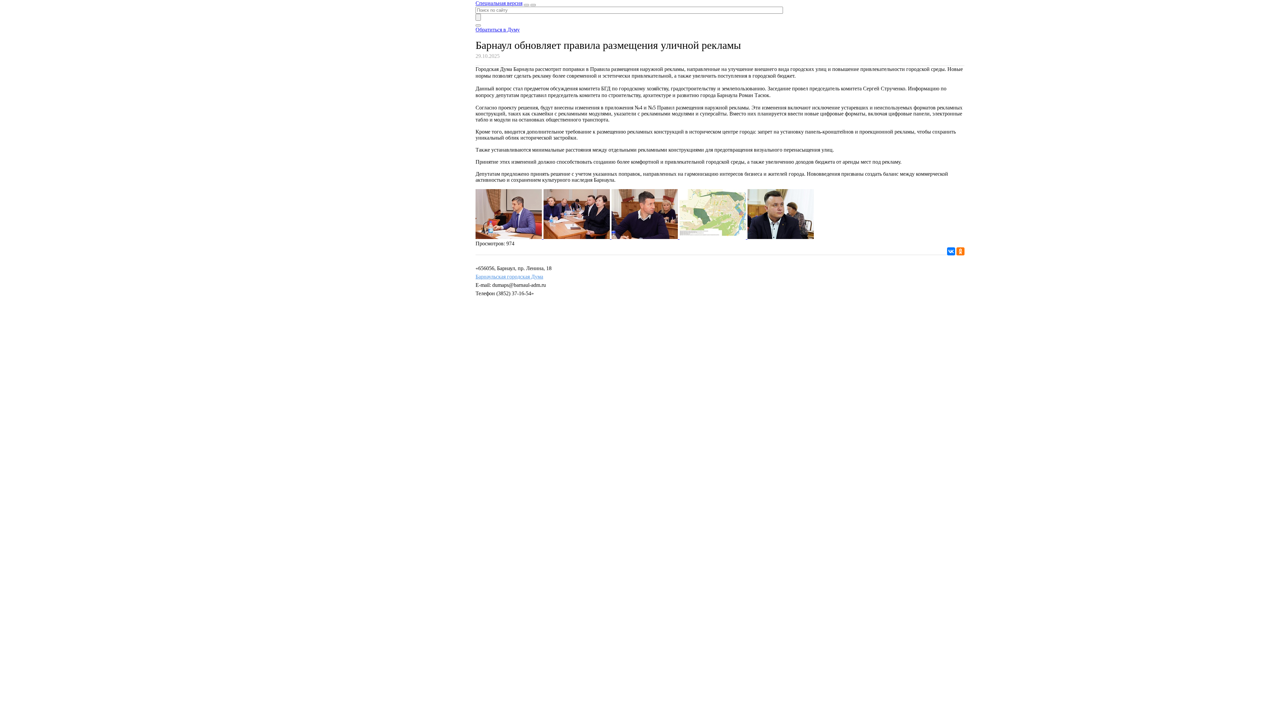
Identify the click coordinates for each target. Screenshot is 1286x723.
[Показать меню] (533, 5)
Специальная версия (499, 3)
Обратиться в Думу (498, 29)
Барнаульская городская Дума (509, 276)
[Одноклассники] (960, 251)
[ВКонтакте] (951, 251)
